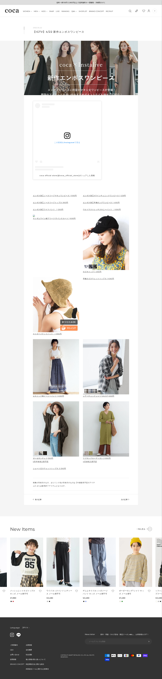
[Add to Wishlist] (3, 590)
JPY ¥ (25, 627)
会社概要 (29, 650)
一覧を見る (141, 529)
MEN (36, 11)
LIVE (58, 11)
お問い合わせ (14, 655)
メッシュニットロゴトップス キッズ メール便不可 (22, 592)
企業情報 (29, 645)
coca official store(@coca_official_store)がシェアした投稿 (67, 175)
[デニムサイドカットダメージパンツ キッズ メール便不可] (99, 562)
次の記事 (124, 499)
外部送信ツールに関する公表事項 (37, 669)
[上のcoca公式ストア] (18, 636)
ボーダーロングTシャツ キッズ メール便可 (131, 592)
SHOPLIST (83, 11)
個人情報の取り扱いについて (36, 659)
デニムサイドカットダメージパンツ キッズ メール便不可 (95, 592)
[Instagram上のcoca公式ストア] (12, 636)
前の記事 (38, 499)
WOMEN (26, 11)
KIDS (44, 11)
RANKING (65, 11)
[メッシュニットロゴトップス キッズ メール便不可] (26, 562)
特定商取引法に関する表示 (35, 664)
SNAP (51, 11)
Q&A (73, 11)
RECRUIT (109, 11)
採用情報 (13, 659)
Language (15, 628)
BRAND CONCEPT (96, 11)
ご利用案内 (14, 645)
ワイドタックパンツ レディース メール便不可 (59, 592)
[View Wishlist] (145, 11)
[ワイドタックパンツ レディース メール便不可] (62, 562)
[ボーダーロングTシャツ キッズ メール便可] (135, 562)
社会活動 (29, 655)
